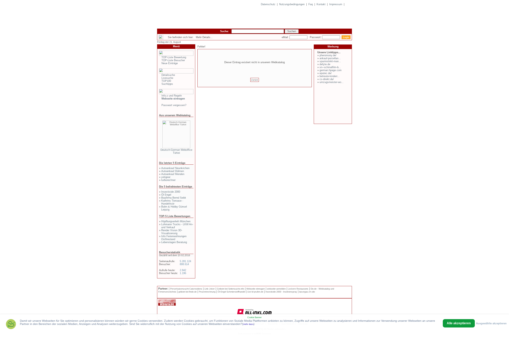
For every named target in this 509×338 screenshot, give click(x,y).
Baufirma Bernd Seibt (173, 197)
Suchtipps (167, 83)
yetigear (165, 177)
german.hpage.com (331, 70)
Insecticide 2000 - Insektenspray (281, 292)
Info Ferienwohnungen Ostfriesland (174, 238)
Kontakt (321, 4)
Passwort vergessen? (173, 105)
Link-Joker (209, 289)
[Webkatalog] (167, 305)
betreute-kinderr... (330, 76)
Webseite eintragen (255, 289)
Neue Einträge (169, 63)
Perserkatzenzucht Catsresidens (186, 289)
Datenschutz (268, 4)
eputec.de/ (326, 73)
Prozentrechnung (207, 292)
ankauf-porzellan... (330, 58)
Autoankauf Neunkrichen (175, 168)
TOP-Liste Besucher (173, 60)
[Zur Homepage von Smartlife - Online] (11, 324)
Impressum (335, 4)
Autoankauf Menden (172, 174)
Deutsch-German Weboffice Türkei (176, 151)
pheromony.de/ (328, 55)
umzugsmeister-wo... (332, 82)
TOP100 (166, 80)
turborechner (168, 180)
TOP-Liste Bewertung (173, 57)
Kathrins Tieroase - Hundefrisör (172, 202)
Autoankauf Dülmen (172, 171)
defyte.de (325, 64)
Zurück (254, 80)
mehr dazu (248, 324)
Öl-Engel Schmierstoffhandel (231, 292)
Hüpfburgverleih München (175, 221)
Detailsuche (168, 74)
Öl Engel (166, 194)
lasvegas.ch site (307, 292)
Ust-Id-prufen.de (255, 292)
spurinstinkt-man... (330, 61)
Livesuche (167, 77)
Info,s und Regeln (171, 95)
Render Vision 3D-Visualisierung (171, 232)
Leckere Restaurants (298, 289)
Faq (310, 4)
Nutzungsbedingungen (292, 4)
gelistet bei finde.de (187, 292)
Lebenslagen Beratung (174, 242)
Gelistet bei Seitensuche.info (230, 289)
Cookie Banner (254, 317)
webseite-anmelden (276, 289)
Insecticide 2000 (170, 191)
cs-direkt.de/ (327, 79)
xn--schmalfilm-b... (330, 67)
